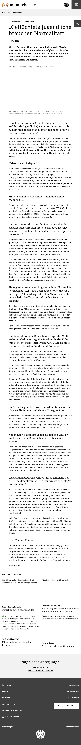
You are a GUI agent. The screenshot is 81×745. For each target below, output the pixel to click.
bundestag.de (7, 726)
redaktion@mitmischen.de (40, 670)
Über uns (6, 685)
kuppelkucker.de (72, 726)
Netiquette (73, 697)
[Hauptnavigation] (76, 4)
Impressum (74, 685)
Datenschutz (73, 691)
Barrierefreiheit (10, 704)
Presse (5, 691)
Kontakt (6, 697)
